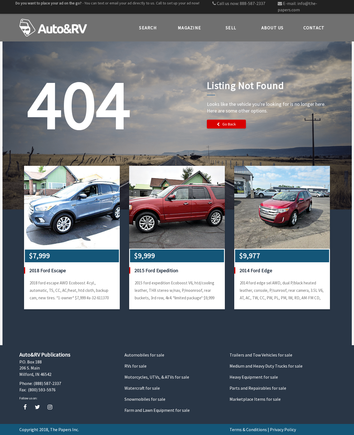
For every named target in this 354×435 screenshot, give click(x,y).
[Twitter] (37, 407)
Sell (231, 27)
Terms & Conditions (248, 429)
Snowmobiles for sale (144, 399)
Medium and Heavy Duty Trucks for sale (266, 366)
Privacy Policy (283, 429)
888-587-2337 (252, 3)
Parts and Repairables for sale (258, 388)
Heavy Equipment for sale (254, 377)
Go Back (229, 124)
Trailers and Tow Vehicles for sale (261, 355)
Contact (314, 27)
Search (148, 27)
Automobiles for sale (144, 355)
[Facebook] (25, 407)
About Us (272, 27)
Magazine (189, 27)
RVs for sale (135, 366)
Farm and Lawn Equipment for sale (157, 410)
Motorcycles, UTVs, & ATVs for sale (156, 377)
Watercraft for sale (142, 388)
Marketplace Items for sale (255, 399)
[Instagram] (50, 407)
